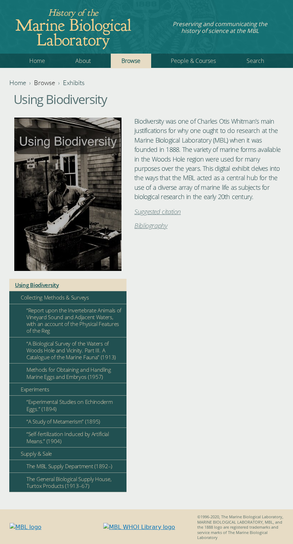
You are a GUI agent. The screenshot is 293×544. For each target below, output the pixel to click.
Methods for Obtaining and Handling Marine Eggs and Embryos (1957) (68, 373)
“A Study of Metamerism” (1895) (63, 421)
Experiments (35, 389)
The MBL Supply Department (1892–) (69, 466)
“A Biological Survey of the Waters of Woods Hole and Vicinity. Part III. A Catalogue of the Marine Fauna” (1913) (71, 350)
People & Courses (193, 61)
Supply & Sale (36, 453)
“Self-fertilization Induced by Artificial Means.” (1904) (67, 437)
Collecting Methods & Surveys (55, 297)
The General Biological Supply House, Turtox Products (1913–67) (68, 482)
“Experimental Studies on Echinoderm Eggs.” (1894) (69, 405)
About (83, 61)
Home (37, 61)
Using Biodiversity (37, 284)
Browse (130, 61)
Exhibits (74, 82)
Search (255, 61)
